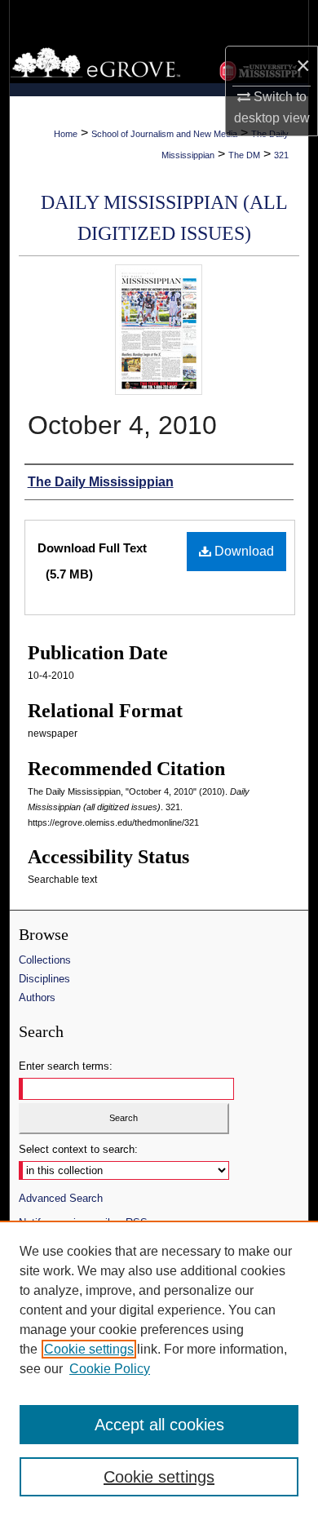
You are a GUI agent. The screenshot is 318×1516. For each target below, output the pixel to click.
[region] (159, 1368)
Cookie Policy (109, 1369)
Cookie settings (89, 1349)
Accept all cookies (159, 1425)
